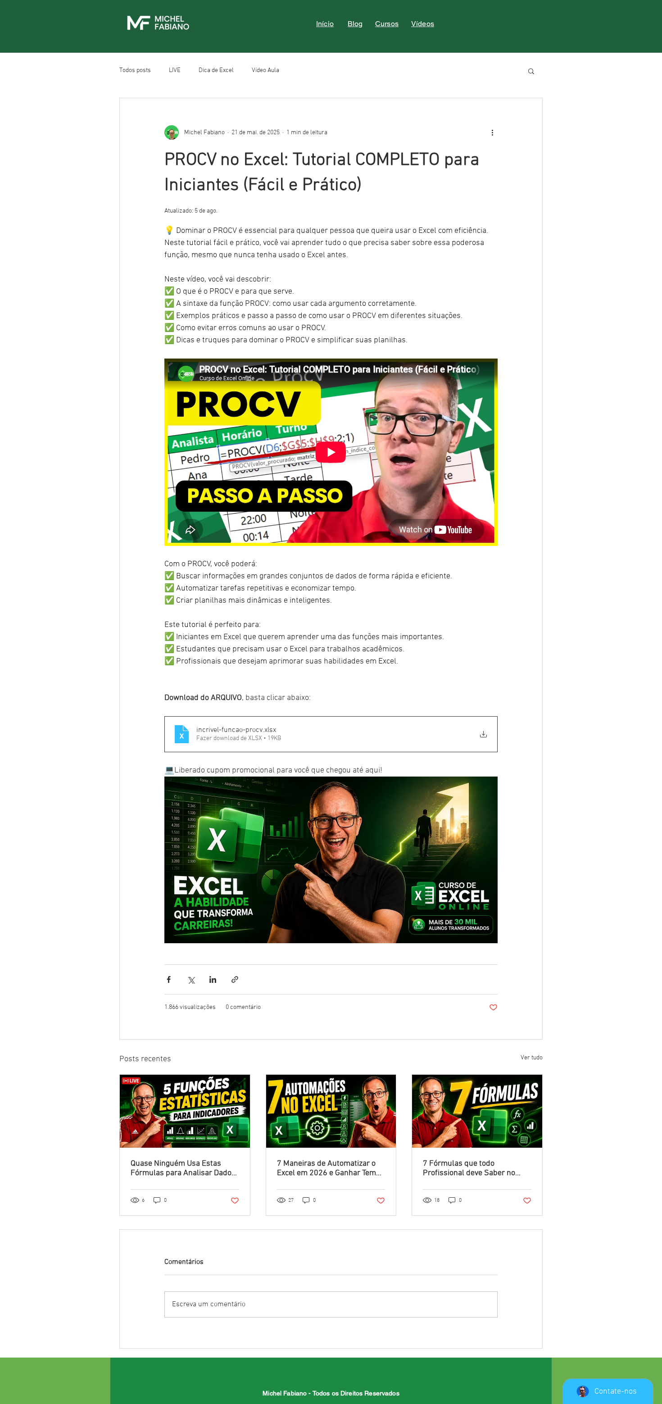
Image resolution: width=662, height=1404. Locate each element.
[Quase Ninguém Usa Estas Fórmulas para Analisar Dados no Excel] (185, 1111)
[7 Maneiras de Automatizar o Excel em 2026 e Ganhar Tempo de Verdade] (331, 1111)
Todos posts (135, 70)
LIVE (175, 70)
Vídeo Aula (265, 70)
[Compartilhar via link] (235, 979)
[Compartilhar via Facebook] (168, 979)
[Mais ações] (492, 132)
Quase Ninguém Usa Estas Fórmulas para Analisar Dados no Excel (183, 1168)
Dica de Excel (216, 70)
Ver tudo (532, 1058)
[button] (531, 70)
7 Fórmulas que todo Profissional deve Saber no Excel (469, 1168)
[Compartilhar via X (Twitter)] (190, 979)
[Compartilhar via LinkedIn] (213, 979)
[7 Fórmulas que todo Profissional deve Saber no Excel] (477, 1111)
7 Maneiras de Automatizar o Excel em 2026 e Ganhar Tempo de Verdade (331, 1168)
